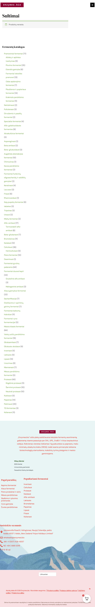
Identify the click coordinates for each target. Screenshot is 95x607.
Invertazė (28, 484)
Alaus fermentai (8, 488)
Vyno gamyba (7, 504)
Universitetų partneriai (22, 467)
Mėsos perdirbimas (9, 495)
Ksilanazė (28, 516)
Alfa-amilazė (29, 497)
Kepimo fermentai (8, 485)
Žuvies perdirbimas (9, 507)
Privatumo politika (53, 590)
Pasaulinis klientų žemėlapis (23, 470)
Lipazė (26, 510)
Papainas (28, 507)
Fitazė (26, 513)
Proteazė (27, 490)
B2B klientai (18, 464)
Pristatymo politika (18, 593)
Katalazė (27, 494)
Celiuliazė (28, 487)
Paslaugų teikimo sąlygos (68, 590)
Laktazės (27, 500)
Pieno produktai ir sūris (11, 492)
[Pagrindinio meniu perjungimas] (92, 5)
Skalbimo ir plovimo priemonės (9, 499)
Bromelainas (29, 503)
